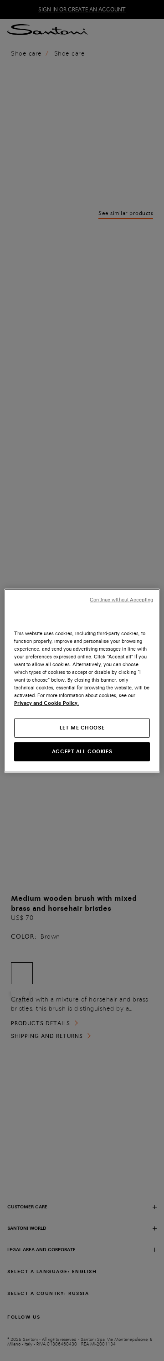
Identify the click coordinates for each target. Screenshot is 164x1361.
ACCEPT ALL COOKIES (82, 751)
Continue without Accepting (121, 599)
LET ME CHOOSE (82, 727)
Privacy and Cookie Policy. (46, 703)
